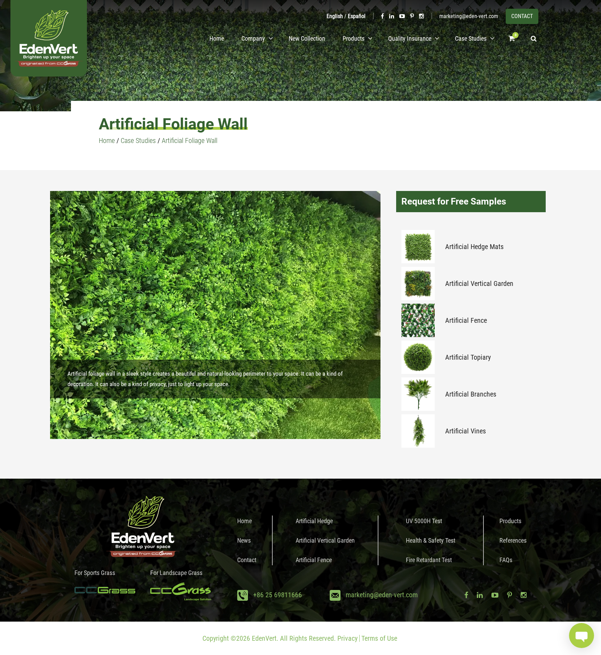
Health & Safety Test (430, 540)
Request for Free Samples (453, 201)
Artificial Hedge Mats (474, 246)
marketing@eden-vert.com (468, 16)
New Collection (307, 38)
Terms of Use (379, 638)
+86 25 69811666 (277, 595)
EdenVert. (265, 638)
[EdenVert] (48, 38)
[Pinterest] (412, 16)
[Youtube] (402, 16)
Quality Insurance (409, 38)
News (244, 540)
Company (253, 38)
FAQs (505, 560)
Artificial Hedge (314, 521)
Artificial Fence (466, 320)
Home (216, 38)
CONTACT (522, 16)
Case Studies (471, 38)
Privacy (347, 638)
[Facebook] (382, 16)
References (513, 540)
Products (353, 38)
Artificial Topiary (468, 357)
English (335, 16)
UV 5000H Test (424, 521)
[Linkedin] (391, 16)
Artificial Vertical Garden (479, 283)
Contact (246, 560)
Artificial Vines (465, 431)
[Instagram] (421, 16)
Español (357, 16)
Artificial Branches (470, 394)
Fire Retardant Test (429, 560)
